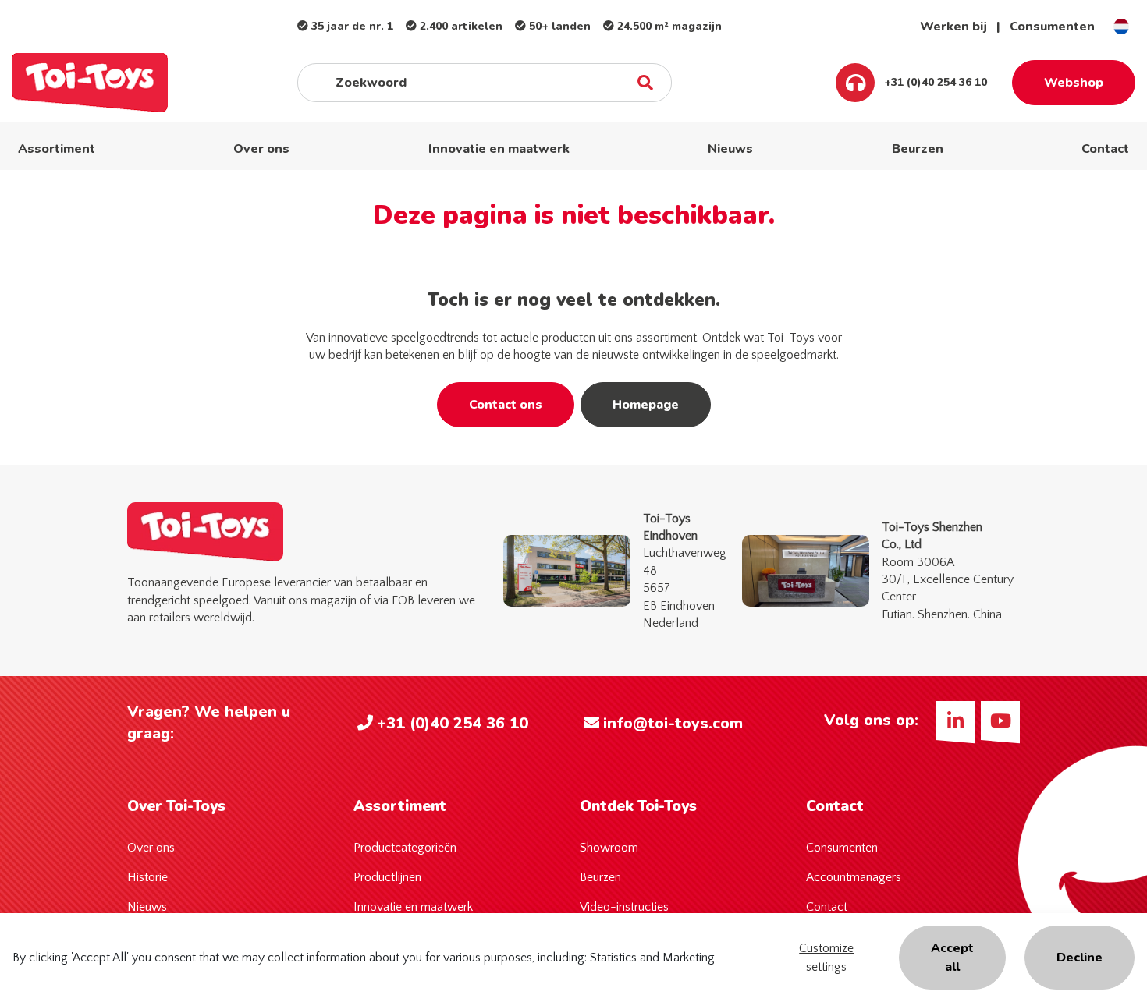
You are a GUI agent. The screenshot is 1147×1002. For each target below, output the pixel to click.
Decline (1079, 957)
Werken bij (953, 26)
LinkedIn (955, 720)
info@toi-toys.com (673, 723)
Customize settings (826, 957)
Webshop (1073, 82)
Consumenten (1052, 26)
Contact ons (505, 404)
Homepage (646, 404)
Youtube (1000, 720)
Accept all (952, 957)
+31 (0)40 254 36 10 (934, 82)
